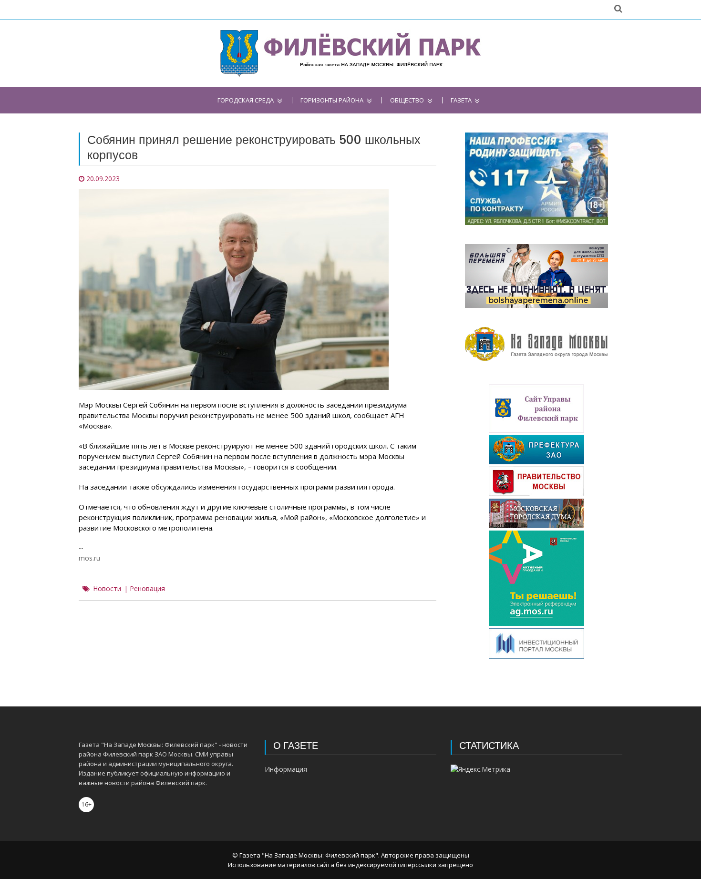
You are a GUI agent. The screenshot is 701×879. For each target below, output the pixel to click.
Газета (461, 100)
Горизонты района (331, 100)
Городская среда (245, 100)
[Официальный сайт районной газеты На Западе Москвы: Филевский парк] (351, 53)
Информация (286, 769)
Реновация (147, 588)
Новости (107, 588)
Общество (407, 100)
